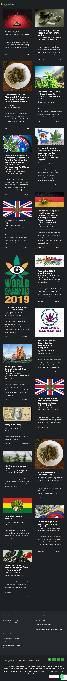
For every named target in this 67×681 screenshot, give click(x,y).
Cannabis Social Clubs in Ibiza (18, 669)
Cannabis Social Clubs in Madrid (38, 669)
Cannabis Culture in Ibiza (43, 625)
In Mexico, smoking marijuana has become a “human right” (16, 567)
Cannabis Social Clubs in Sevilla (43, 671)
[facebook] (49, 659)
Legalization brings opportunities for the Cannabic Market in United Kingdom (48, 401)
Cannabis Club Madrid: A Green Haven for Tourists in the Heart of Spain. (49, 95)
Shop (56, 39)
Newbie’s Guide (13, 32)
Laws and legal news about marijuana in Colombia (48, 523)
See (55, 480)
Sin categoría (44, 353)
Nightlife (51, 480)
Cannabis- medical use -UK (17, 222)
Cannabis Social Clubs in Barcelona (36, 666)
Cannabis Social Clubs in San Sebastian (21, 671)
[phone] (62, 659)
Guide (26, 105)
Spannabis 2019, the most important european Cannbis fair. (49, 273)
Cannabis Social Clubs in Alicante (14, 666)
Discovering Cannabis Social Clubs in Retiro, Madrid (48, 32)
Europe (47, 39)
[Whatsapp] (62, 676)
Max (7, 34)
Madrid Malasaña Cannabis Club (46, 473)
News (10, 107)
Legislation (52, 102)
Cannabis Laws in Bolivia (14, 517)
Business (16, 313)
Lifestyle (12, 35)
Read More (7, 54)
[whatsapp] (54, 659)
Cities (39, 39)
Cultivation (40, 163)
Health (47, 102)
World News (40, 40)
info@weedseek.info (13, 623)
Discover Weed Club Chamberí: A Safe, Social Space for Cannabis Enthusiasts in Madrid (17, 98)
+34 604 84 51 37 (12, 620)
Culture (58, 279)
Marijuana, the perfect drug (16, 467)
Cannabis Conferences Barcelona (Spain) (16, 308)
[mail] (58, 659)
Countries (7, 35)
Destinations (8, 376)
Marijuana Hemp (13, 425)
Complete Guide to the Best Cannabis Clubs (49, 629)
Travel (16, 35)
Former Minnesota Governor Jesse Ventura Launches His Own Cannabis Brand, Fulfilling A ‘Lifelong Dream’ (49, 154)
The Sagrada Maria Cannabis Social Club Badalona (15, 368)
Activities (24, 104)
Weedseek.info (20, 661)
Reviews (15, 107)
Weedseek (41, 101)
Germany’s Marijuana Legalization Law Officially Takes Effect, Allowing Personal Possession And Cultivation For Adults (49, 216)
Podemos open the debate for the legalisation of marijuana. (47, 344)
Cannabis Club (24, 34)
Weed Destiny (9, 225)
